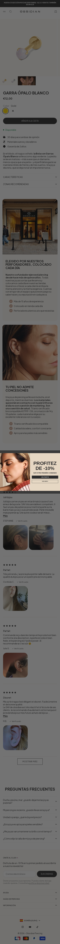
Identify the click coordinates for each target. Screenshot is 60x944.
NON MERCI (45, 481)
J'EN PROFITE (45, 477)
